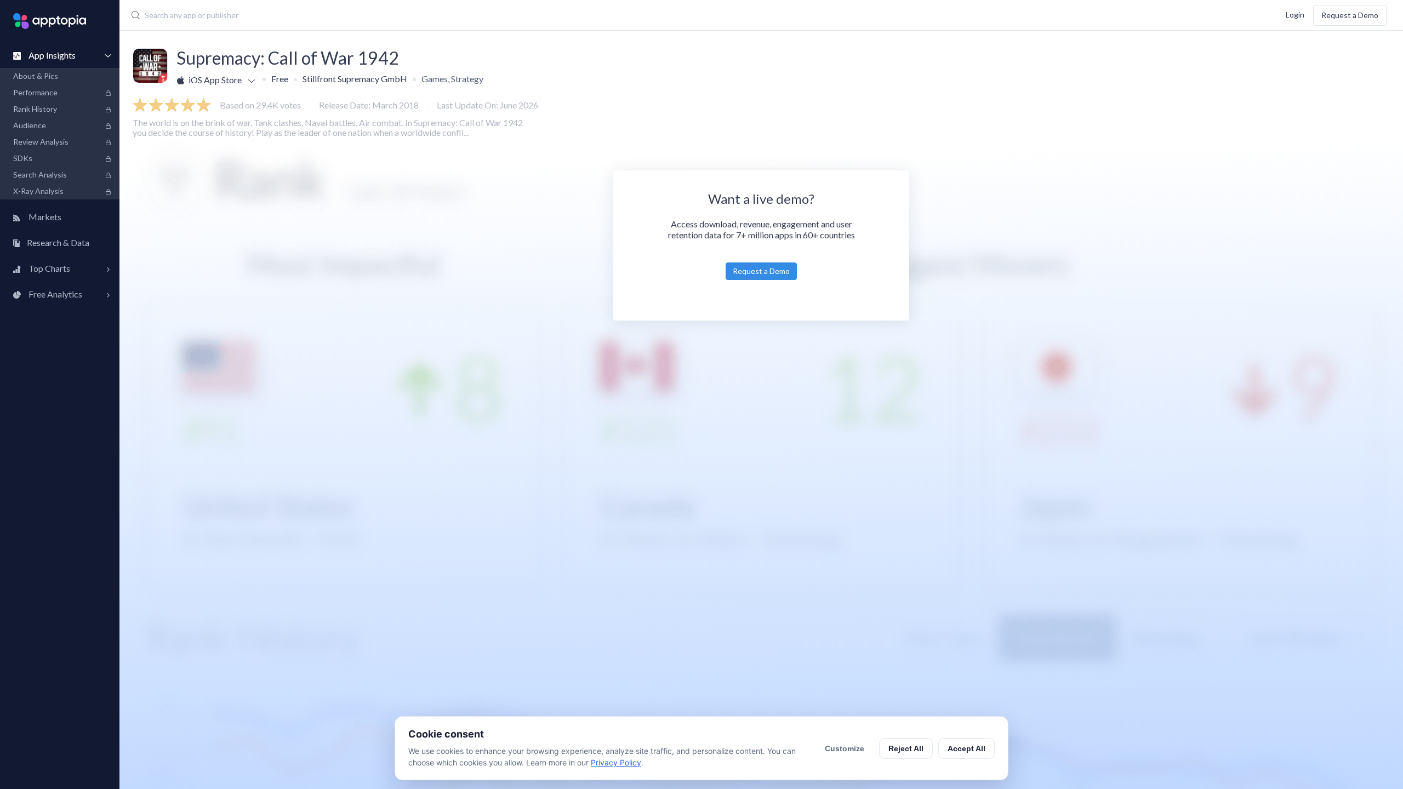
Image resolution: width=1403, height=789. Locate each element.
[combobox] (547, 15)
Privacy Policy (616, 762)
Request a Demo (1349, 15)
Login (1295, 14)
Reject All (905, 748)
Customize (844, 748)
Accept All (966, 748)
